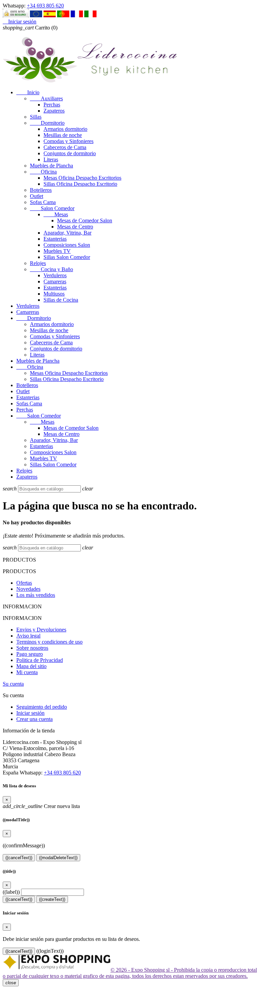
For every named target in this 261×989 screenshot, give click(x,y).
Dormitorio (47, 123)
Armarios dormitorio (65, 129)
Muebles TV (57, 251)
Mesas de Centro (75, 226)
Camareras (55, 281)
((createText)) (52, 899)
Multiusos (54, 294)
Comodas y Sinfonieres (68, 141)
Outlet (36, 196)
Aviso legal (28, 636)
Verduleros (55, 275)
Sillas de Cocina (61, 300)
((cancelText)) (18, 857)
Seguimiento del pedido (41, 707)
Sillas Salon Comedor (67, 257)
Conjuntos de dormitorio (70, 153)
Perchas (52, 104)
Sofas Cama (43, 202)
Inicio (27, 92)
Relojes (38, 263)
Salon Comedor (52, 208)
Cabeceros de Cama (65, 147)
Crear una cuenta (34, 719)
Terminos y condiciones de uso (49, 642)
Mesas (56, 214)
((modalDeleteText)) (58, 857)
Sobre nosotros (32, 648)
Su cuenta (13, 684)
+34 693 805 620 (45, 5)
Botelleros (41, 190)
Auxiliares (46, 98)
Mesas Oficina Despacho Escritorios (82, 178)
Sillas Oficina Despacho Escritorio (80, 184)
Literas (51, 159)
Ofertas (24, 583)
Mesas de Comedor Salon (84, 220)
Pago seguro (29, 654)
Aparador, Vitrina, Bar (67, 233)
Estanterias (55, 239)
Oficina (43, 172)
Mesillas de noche (63, 135)
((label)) (11, 892)
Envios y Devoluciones (41, 629)
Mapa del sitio (31, 666)
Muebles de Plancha (51, 165)
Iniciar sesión (30, 713)
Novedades (28, 589)
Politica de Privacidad (39, 660)
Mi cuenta (27, 672)
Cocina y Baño (51, 269)
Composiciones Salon (67, 245)
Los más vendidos (35, 595)
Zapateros (54, 111)
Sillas (35, 117)
